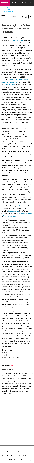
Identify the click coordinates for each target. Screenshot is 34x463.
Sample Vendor (10, 84)
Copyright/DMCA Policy (11, 460)
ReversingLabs (18, 40)
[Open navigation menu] (3, 16)
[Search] (22, 17)
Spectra (22, 206)
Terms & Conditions (25, 456)
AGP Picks (4, 3)
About (8, 452)
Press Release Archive (20, 452)
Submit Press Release (9, 456)
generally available (25, 213)
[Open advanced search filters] (26, 17)
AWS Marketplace (9, 216)
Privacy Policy (26, 460)
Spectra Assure (13, 211)
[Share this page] (31, 16)
